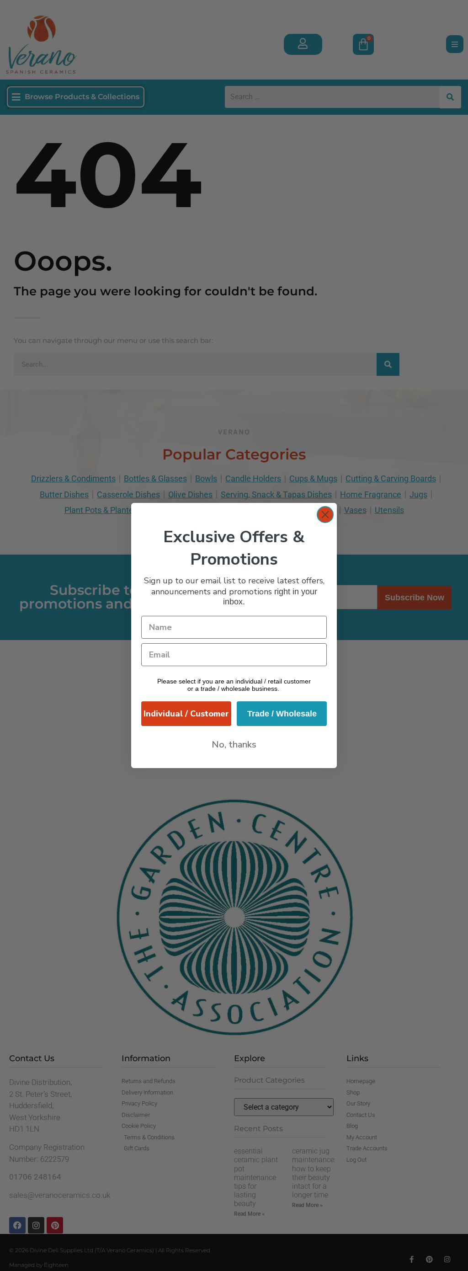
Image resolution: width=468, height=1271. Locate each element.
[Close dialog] (325, 515)
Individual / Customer (186, 713)
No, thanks (234, 744)
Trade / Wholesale (282, 713)
